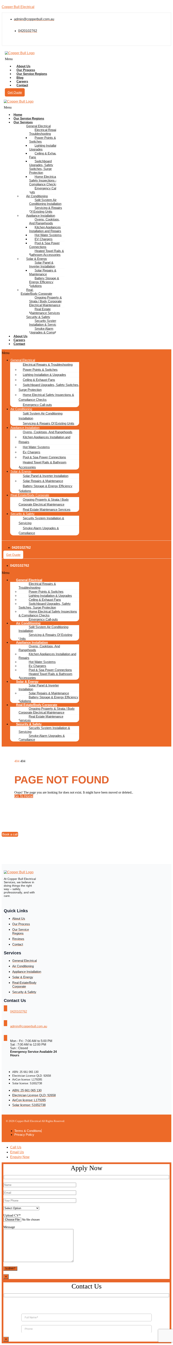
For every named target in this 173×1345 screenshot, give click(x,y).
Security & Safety (38, 317)
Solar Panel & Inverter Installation (42, 264)
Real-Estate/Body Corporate (36, 291)
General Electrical (38, 126)
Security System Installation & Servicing (44, 322)
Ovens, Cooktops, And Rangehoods (44, 221)
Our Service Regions (31, 74)
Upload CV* (12, 1215)
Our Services (23, 122)
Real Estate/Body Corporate (30, 495)
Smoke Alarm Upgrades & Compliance (46, 330)
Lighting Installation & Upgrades (46, 147)
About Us (20, 336)
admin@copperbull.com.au (28, 1026)
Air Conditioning (37, 196)
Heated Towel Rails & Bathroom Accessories (46, 252)
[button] (54, 59)
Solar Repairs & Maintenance (42, 272)
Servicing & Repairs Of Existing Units (45, 209)
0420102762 (18, 1011)
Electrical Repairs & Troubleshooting (45, 131)
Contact (22, 85)
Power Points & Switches (42, 139)
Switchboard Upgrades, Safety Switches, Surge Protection (41, 166)
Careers (19, 340)
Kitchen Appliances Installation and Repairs (45, 229)
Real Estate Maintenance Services (44, 311)
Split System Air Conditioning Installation (45, 201)
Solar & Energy (36, 258)
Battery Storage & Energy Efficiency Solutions (44, 282)
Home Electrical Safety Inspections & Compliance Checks (43, 180)
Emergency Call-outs (43, 190)
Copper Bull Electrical (18, 7)
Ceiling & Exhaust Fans (44, 155)
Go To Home (23, 796)
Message (9, 1227)
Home (18, 114)
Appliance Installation (40, 215)
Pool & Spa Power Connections (44, 245)
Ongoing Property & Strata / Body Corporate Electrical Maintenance (45, 301)
